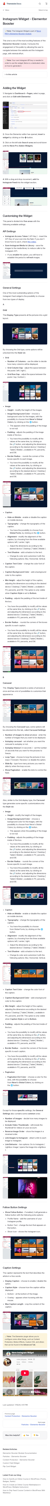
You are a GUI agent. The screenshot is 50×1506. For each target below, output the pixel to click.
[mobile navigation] (46, 3)
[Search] (40, 4)
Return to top (43, 10)
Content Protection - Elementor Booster (19, 1460)
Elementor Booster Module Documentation (20, 1453)
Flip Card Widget (9, 1466)
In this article (11, 74)
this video (32, 242)
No (35, 1435)
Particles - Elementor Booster (14, 1456)
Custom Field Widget (11, 1463)
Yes (26, 1435)
